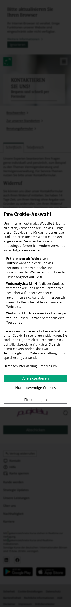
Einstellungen (35, 399)
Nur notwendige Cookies (35, 387)
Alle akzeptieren (35, 378)
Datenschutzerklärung (20, 366)
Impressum (48, 366)
